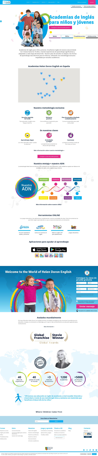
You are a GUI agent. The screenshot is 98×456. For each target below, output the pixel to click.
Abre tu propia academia (89, 6)
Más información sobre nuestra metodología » (49, 150)
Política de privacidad (90, 302)
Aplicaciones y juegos (46, 432)
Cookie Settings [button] (83, 454)
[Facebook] (83, 450)
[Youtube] (96, 450)
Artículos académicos (33, 440)
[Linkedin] (93, 450)
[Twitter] (90, 450)
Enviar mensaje (87, 306)
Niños (1, 434)
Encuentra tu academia (60, 430)
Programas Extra (35, 2)
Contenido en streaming (47, 430)
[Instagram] (87, 450)
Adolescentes (3, 438)
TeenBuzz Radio (45, 434)
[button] (1, 21)
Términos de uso (81, 302)
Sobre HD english (32, 430)
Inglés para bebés (4, 432)
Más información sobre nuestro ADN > (49, 204)
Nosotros (43, 2)
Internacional (58, 437)
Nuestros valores (32, 436)
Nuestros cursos (4, 430)
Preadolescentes (4, 436)
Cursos (28, 2)
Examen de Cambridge (17, 435)
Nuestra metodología (33, 432)
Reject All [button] (89, 454)
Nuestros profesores (33, 434)
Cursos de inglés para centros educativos (19, 433)
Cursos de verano (16, 430)
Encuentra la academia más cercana (88, 310)
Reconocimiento (32, 438)
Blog (58, 2)
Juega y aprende (51, 2)
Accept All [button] (94, 454)
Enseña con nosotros (76, 6)
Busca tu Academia (82, 2)
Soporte (86, 430)
